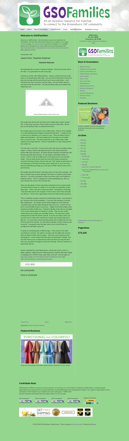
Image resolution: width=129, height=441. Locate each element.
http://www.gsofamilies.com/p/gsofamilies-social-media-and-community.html (45, 48)
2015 (82, 154)
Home (22, 29)
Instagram (103, 41)
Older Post (68, 322)
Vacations (83, 98)
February (85, 177)
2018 (82, 145)
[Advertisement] (32, 372)
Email (93, 43)
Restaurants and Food (87, 86)
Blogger (93, 424)
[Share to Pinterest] (34, 264)
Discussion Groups (91, 29)
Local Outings (55, 29)
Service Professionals (87, 93)
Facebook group (38, 44)
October (85, 156)
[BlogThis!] (28, 264)
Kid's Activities (84, 76)
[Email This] (26, 264)
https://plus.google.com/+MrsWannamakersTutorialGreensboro (41, 257)
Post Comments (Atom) (36, 325)
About (29, 29)
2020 (82, 140)
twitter (62, 42)
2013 (82, 184)
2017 (82, 148)
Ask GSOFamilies (76, 29)
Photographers (84, 83)
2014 (82, 181)
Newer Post (25, 322)
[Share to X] (30, 264)
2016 (82, 151)
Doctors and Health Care (88, 71)
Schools (82, 91)
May (83, 164)
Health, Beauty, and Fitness (88, 74)
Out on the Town (85, 81)
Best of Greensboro (41, 29)
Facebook (24, 44)
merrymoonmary (77, 424)
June (84, 162)
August (84, 159)
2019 (82, 143)
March (84, 175)
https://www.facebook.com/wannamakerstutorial (36, 259)
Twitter (89, 41)
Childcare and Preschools (88, 69)
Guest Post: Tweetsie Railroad (91, 167)
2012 (82, 186)
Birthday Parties (85, 67)
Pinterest (95, 41)
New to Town (84, 79)
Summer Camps (85, 95)
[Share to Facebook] (32, 264)
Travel (65, 29)
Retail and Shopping (86, 88)
